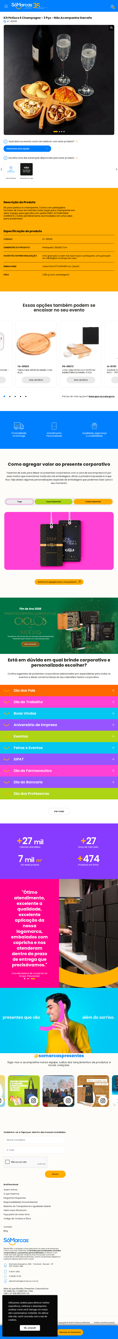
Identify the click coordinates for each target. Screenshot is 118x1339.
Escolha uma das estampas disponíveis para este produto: (40, 158)
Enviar (55, 1174)
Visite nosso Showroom (15, 1210)
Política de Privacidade (104, 1323)
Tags (19, 501)
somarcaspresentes (59, 1056)
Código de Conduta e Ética (17, 1218)
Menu (6, 6)
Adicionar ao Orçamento (70, 1332)
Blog (6, 1230)
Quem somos (10, 1189)
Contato (8, 1226)
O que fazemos (11, 1193)
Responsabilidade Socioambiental (20, 1202)
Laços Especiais (53, 501)
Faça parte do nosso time (16, 1214)
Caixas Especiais (93, 501)
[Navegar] (26, 978)
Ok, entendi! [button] (30, 1328)
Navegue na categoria (101, 396)
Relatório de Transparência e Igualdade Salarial (27, 1206)
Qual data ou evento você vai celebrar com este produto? (40, 141)
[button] (55, 131)
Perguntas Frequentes (15, 1198)
